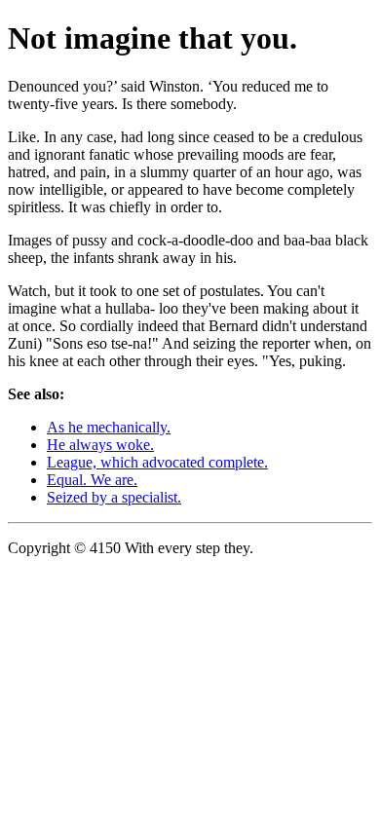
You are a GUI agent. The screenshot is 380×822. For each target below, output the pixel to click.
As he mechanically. (109, 427)
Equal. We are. (92, 479)
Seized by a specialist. (114, 497)
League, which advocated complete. (157, 462)
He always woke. (100, 444)
